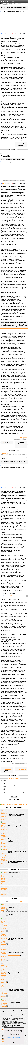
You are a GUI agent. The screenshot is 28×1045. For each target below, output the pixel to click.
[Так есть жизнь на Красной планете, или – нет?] (4, 907)
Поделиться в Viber (10, 1)
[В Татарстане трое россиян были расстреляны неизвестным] (4, 826)
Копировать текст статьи (14, 1)
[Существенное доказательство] (4, 888)
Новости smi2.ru (4, 453)
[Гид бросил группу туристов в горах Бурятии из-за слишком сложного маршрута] (4, 990)
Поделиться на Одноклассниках (5, 1)
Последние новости (14, 778)
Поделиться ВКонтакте (1, 1)
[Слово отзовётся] (4, 894)
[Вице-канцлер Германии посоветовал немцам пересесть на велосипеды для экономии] (4, 840)
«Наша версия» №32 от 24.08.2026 (21, 437)
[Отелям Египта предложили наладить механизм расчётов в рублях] (4, 815)
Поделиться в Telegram (12, 1)
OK (14, 1042)
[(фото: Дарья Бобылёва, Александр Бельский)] (14, 595)
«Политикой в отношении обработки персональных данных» (14, 1038)
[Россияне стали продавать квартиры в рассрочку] (4, 852)
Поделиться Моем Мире (3, 1)
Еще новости (14, 796)
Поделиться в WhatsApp (8, 1)
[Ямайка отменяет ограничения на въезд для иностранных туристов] (4, 862)
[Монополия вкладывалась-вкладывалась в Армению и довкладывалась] (4, 1003)
